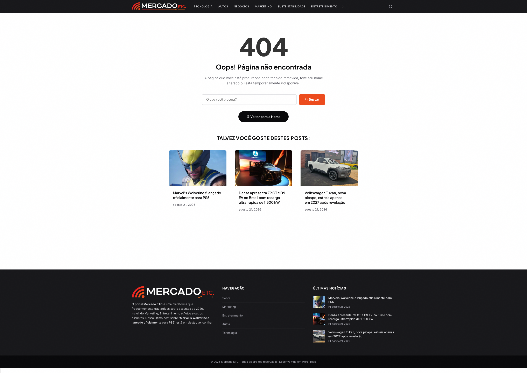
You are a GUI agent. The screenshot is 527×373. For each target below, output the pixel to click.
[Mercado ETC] (159, 8)
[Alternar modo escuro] (343, 6)
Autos (223, 6)
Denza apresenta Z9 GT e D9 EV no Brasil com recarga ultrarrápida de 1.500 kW (262, 198)
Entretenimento (324, 6)
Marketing (263, 6)
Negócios (241, 6)
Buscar (313, 99)
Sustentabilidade (291, 6)
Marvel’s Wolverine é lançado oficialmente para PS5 (197, 195)
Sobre (226, 298)
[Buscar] (390, 6)
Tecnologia (203, 6)
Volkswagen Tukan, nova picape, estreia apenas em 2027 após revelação (325, 198)
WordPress (309, 361)
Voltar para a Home (265, 117)
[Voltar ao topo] (0, 370)
